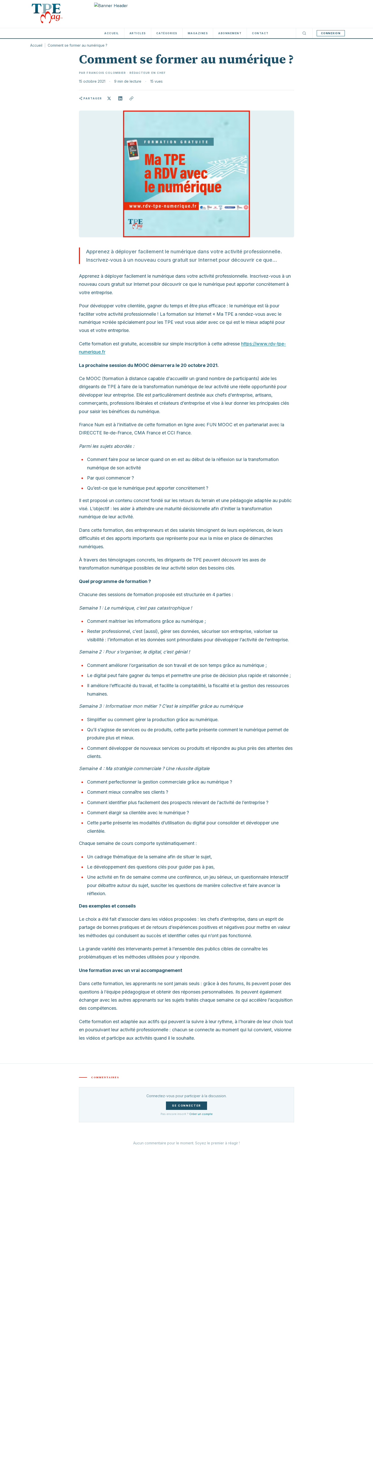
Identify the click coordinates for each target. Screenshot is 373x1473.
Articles (137, 33)
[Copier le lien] (131, 98)
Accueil (111, 33)
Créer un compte (201, 1114)
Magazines (198, 33)
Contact (260, 33)
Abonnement (230, 33)
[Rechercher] (304, 33)
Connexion (331, 33)
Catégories (166, 33)
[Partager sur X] (109, 98)
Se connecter (186, 1105)
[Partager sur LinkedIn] (120, 98)
